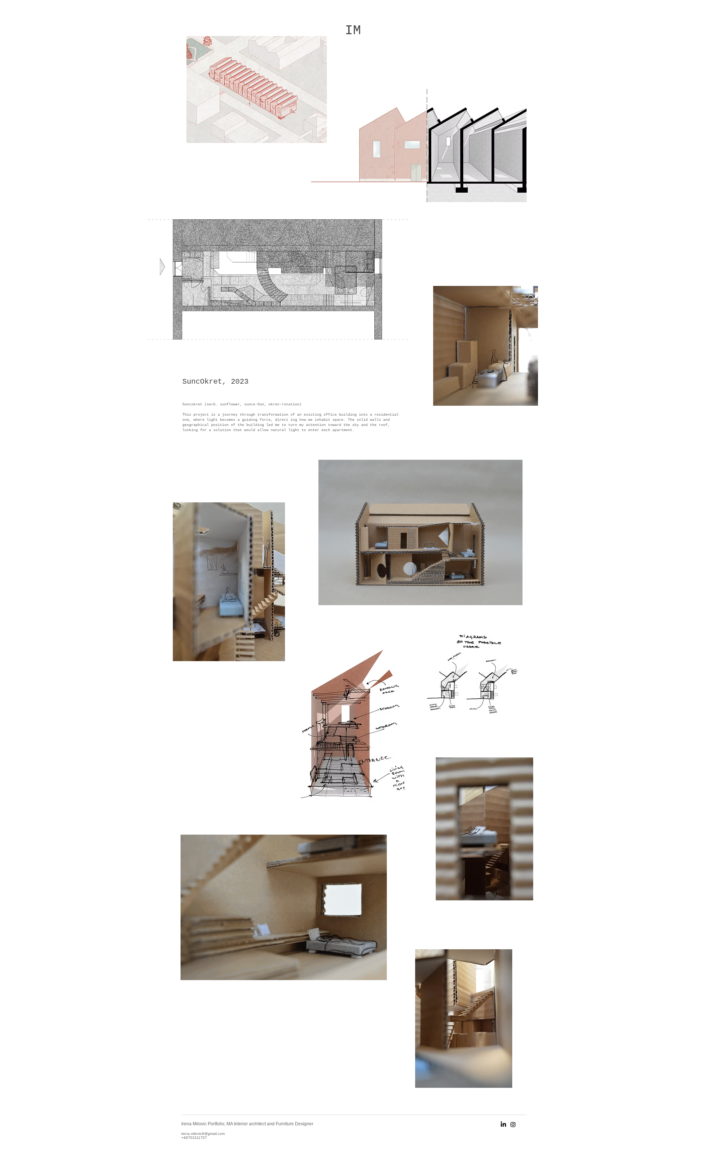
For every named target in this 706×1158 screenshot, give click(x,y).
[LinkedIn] (503, 1124)
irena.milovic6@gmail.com (203, 1134)
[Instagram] (513, 1124)
